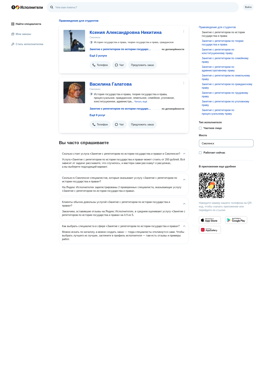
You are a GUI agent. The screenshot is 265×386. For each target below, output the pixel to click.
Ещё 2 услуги (98, 55)
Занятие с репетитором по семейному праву (225, 60)
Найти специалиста (28, 23)
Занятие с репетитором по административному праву (218, 68)
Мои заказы (23, 34)
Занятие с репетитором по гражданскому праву (227, 86)
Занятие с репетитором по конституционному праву (218, 51)
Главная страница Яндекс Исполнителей (27, 7)
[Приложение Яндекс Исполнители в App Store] (210, 220)
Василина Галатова (111, 84)
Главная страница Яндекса (13, 7)
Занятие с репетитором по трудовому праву (225, 94)
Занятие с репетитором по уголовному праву (225, 103)
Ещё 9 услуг (97, 115)
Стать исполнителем (29, 44)
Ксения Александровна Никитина (126, 32)
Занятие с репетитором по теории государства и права (222, 42)
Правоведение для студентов (217, 27)
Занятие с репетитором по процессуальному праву (218, 111)
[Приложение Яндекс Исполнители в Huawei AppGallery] (210, 230)
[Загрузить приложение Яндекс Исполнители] (226, 185)
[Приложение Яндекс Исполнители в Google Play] (236, 220)
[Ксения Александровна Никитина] (74, 41)
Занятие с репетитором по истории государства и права (121, 49)
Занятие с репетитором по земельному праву (226, 77)
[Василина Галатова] (74, 92)
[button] (100, 65)
